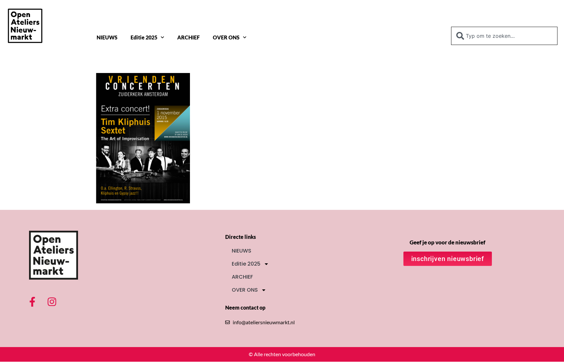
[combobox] (504, 36)
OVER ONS (226, 37)
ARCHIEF (188, 37)
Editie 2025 (144, 37)
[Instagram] (52, 302)
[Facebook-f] (32, 302)
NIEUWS (107, 37)
